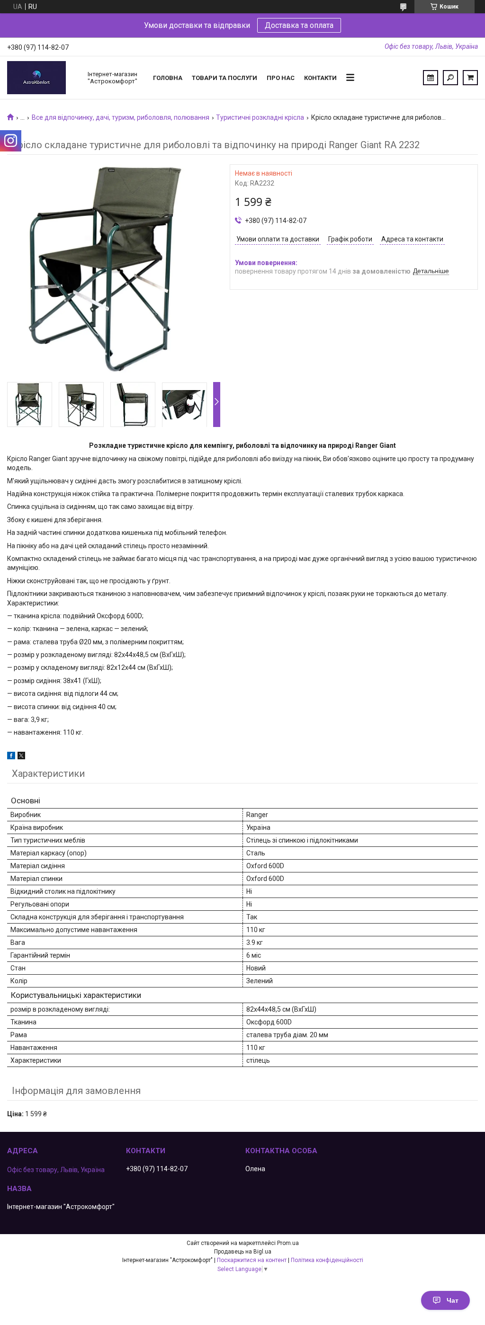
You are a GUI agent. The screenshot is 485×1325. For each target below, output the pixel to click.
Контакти (320, 77)
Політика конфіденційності (327, 1260)
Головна (167, 77)
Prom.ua (288, 1243)
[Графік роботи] (430, 77)
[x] (21, 757)
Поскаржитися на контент (252, 1260)
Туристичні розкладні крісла (260, 117)
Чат (452, 1300)
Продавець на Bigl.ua (242, 1251)
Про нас (281, 77)
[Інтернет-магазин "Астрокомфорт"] (42, 77)
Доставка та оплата (299, 25)
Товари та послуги (224, 77)
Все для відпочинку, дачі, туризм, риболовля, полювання (120, 117)
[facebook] (11, 757)
